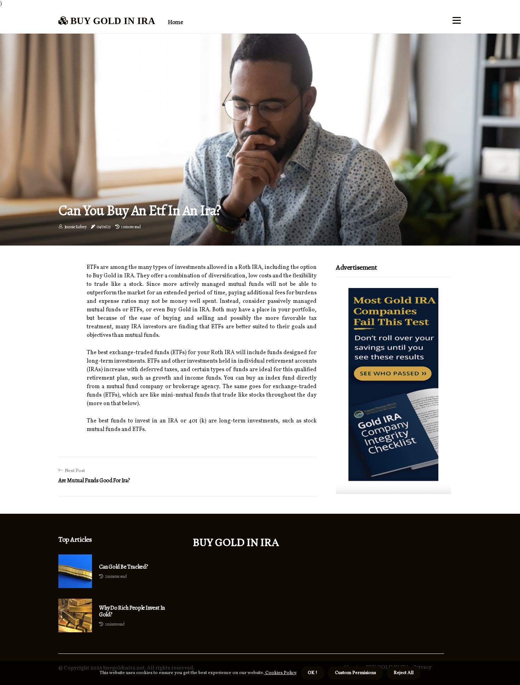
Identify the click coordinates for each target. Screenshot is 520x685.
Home (175, 22)
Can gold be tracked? (123, 567)
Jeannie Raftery (75, 227)
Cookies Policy (280, 673)
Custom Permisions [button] (355, 673)
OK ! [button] (312, 673)
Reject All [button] (404, 673)
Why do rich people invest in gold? (132, 611)
